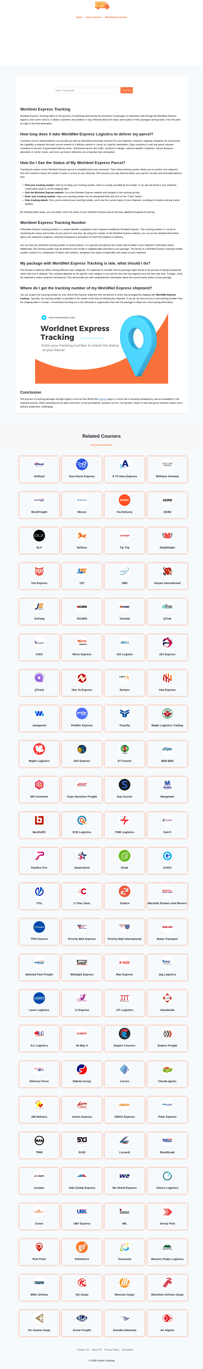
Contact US (83, 1349)
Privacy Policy (111, 1349)
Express (102, 399)
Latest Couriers (93, 17)
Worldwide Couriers (116, 17)
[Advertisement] (101, 44)
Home (79, 17)
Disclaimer (127, 1349)
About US (97, 1349)
